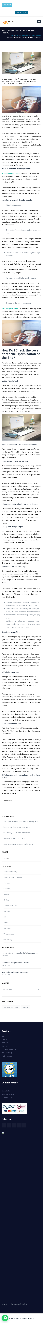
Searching (7, 911)
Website (25, 1007)
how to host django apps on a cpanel (17, 827)
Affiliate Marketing (33, 35)
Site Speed (7, 928)
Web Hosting (7, 1056)
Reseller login (21, 12)
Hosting (33, 81)
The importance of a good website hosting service (21, 821)
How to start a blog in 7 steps (14, 838)
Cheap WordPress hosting (13, 877)
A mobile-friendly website (12, 173)
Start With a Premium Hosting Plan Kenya (18, 844)
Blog (4, 1036)
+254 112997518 (11, 1097)
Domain (27, 81)
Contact (5, 1039)
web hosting (20, 35)
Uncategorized (9, 934)
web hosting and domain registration (17, 833)
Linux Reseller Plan (9, 1049)
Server (6, 922)
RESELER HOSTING (8, 83)
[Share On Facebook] (7, 803)
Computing (19, 81)
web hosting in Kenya (11, 1007)
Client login (7, 5)
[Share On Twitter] (4, 803)
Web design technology (11, 308)
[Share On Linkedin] (11, 803)
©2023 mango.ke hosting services (21, 1318)
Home (12, 35)
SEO (16, 83)
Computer (7, 883)
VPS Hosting (7, 1053)
